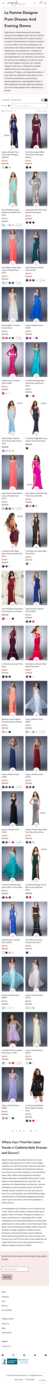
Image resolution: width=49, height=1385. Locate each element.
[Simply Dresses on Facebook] (2, 1355)
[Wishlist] (40, 3)
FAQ (3, 1301)
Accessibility (7, 1310)
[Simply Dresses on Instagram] (13, 1355)
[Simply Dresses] (15, 3)
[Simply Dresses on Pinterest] (24, 1355)
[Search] (34, 3)
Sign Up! (7, 1277)
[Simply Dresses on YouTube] (45, 1355)
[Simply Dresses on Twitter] (35, 1355)
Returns (5, 1306)
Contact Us (6, 1346)
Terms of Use (18, 1379)
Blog (3, 1328)
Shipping (5, 1297)
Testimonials (7, 1332)
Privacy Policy (30, 1379)
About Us (5, 1324)
